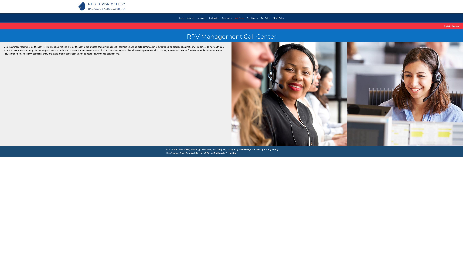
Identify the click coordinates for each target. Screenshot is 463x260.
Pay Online (265, 18)
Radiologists (214, 18)
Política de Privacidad (225, 153)
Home (181, 18)
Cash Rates (251, 18)
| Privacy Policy (270, 149)
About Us (190, 18)
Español (455, 26)
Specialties (226, 18)
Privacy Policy (278, 18)
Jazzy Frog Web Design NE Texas (244, 149)
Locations (200, 18)
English (447, 26)
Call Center (239, 18)
